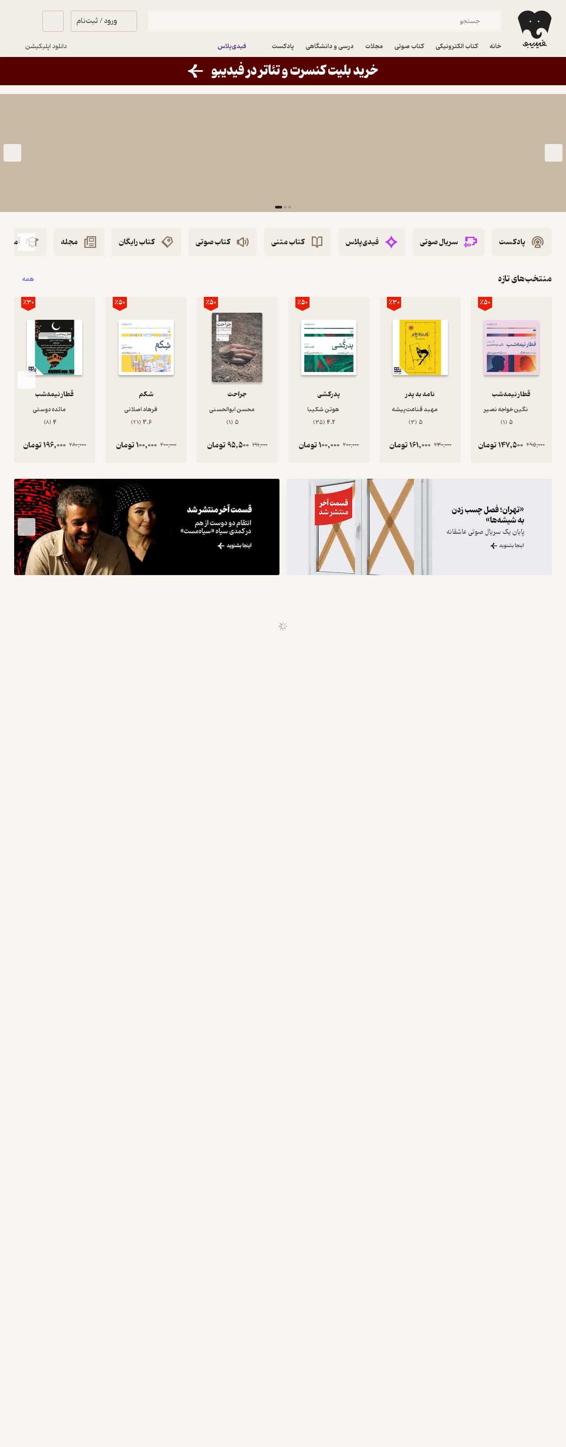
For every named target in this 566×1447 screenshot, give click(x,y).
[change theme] (24, 21)
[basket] (53, 21)
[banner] (283, 71)
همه (28, 279)
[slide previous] (553, 153)
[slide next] (12, 153)
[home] (534, 29)
